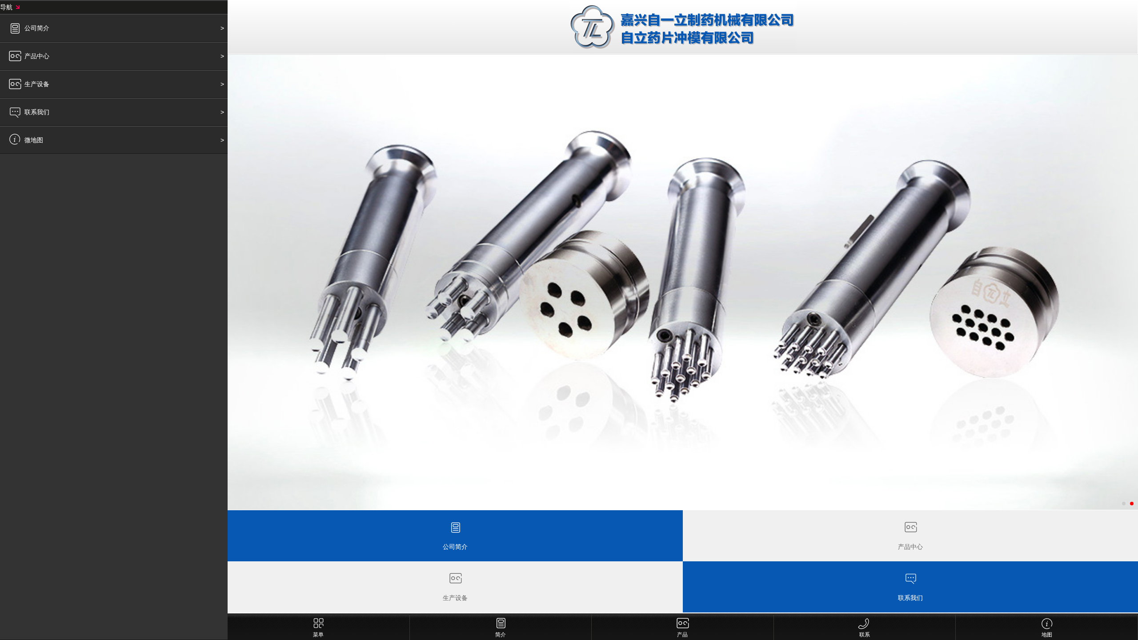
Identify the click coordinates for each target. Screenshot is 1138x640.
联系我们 (36, 112)
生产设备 (36, 84)
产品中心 (36, 56)
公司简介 (36, 28)
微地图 (33, 140)
